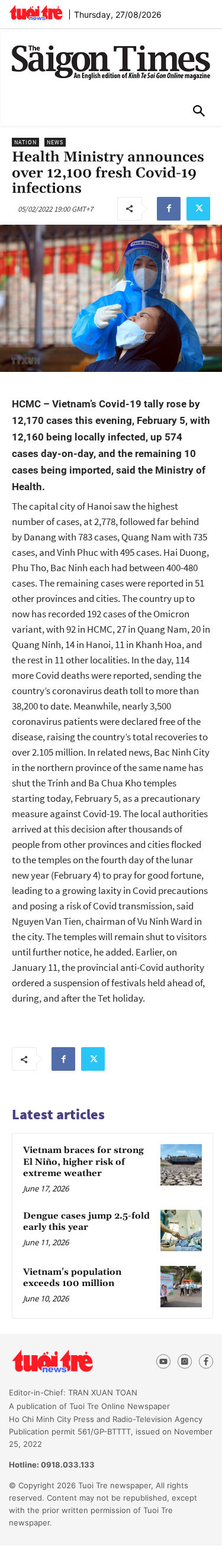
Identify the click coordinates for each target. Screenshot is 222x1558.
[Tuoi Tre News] (74, 1361)
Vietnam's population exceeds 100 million (72, 1278)
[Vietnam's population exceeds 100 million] (181, 1286)
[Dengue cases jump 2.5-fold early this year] (181, 1230)
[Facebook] (169, 209)
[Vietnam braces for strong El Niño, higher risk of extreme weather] (181, 1164)
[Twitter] (198, 209)
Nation (25, 142)
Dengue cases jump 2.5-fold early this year (86, 1221)
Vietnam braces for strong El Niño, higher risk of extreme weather (83, 1162)
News (55, 142)
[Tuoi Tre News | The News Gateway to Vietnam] (36, 12)
